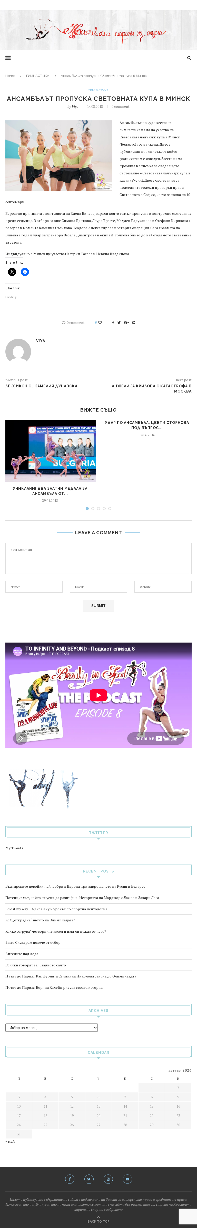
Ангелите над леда (21, 953)
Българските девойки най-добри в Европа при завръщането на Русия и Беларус (75, 886)
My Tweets (14, 848)
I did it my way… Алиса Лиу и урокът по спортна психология (56, 908)
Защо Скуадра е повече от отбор (33, 942)
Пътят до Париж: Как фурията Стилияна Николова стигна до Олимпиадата (70, 976)
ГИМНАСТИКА (37, 76)
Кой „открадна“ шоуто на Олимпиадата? (40, 920)
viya (75, 106)
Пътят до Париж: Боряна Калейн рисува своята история (54, 987)
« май (10, 1141)
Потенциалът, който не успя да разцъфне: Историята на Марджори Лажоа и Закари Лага (82, 897)
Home (10, 76)
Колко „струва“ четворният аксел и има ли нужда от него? (55, 931)
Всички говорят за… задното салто (35, 965)
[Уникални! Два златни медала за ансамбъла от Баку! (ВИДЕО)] (50, 451)
